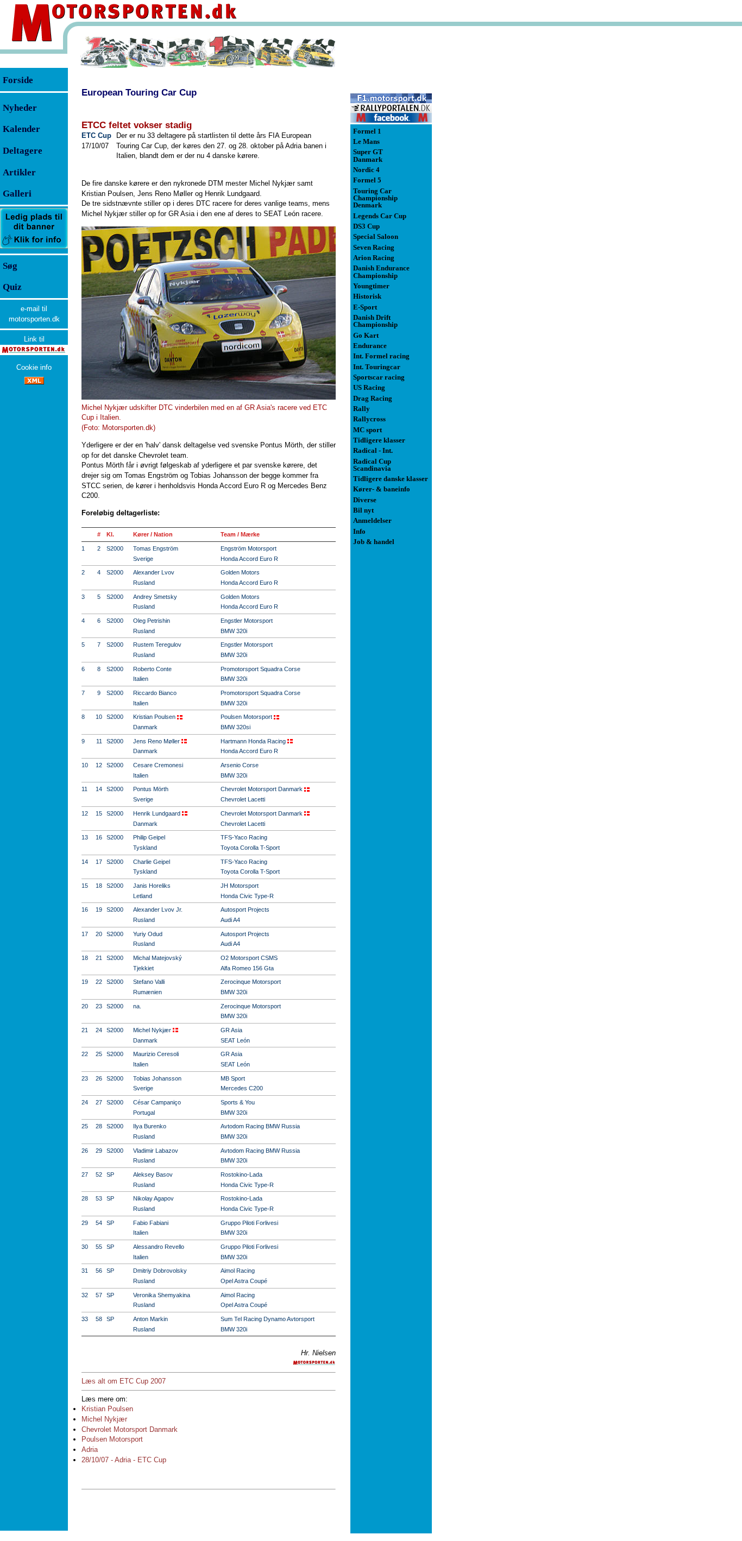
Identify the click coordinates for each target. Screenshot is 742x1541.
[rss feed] (34, 382)
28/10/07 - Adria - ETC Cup (123, 1460)
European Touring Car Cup (139, 92)
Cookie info (34, 367)
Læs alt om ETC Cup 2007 (123, 1381)
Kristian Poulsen (107, 1409)
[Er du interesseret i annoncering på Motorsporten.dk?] (34, 248)
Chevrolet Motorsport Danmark (129, 1429)
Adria (89, 1449)
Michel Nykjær (104, 1419)
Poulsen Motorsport (112, 1439)
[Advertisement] (488, 198)
